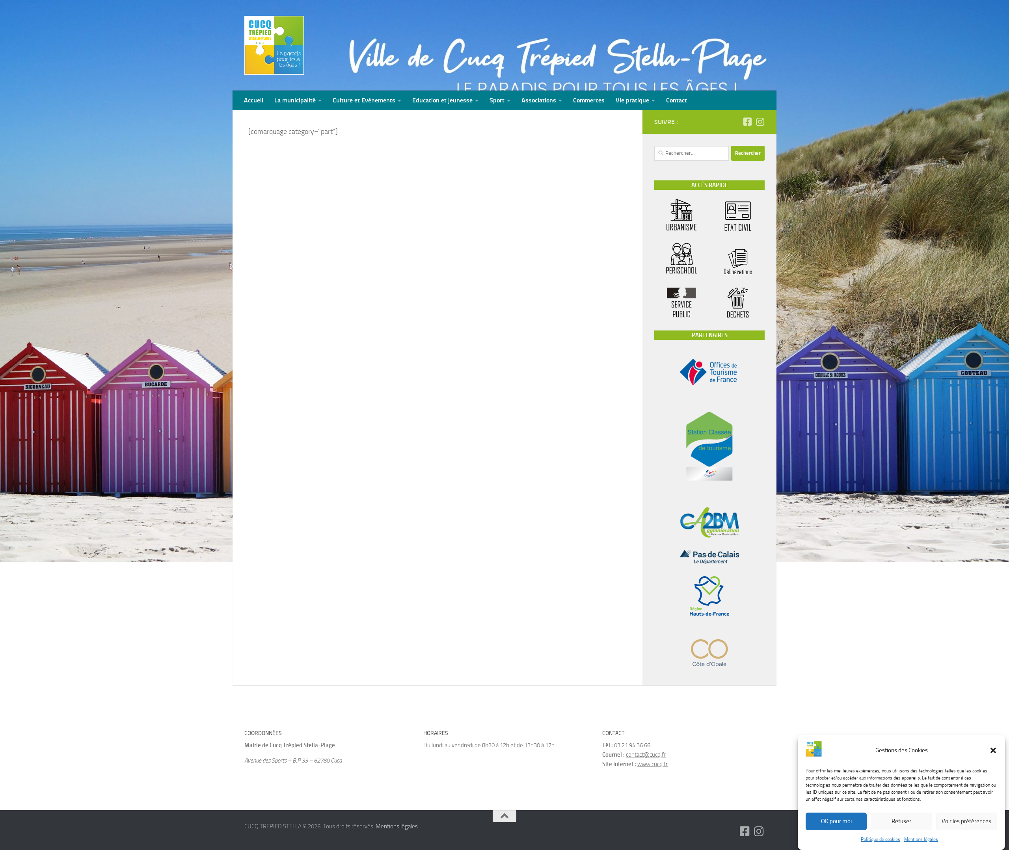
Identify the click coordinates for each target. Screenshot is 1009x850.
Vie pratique (632, 100)
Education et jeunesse (442, 100)
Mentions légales (921, 839)
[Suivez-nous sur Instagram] (760, 121)
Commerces (589, 100)
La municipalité (295, 100)
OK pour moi (836, 821)
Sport (497, 100)
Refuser (901, 821)
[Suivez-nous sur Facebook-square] (747, 121)
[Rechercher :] (691, 153)
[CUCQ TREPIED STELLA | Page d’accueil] (274, 45)
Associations (538, 100)
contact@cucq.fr (646, 754)
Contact (676, 100)
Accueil (253, 100)
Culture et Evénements (364, 100)
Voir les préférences (966, 821)
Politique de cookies (880, 839)
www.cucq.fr (652, 764)
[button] (993, 750)
